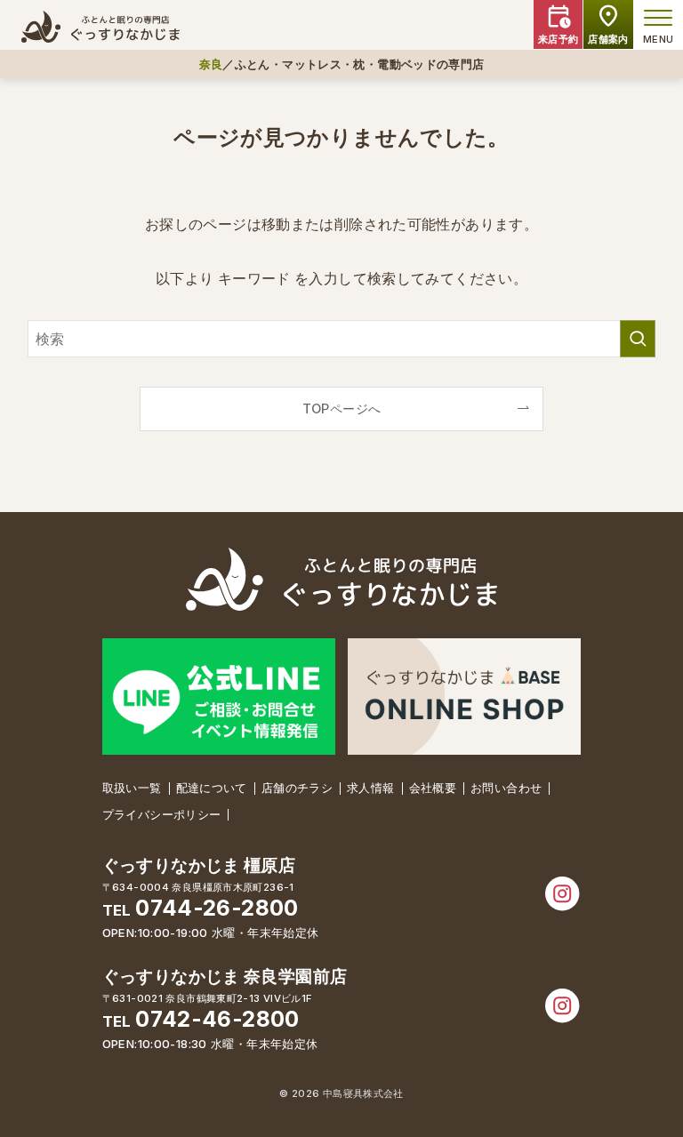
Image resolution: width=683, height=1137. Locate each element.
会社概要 (433, 788)
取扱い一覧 (132, 788)
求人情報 (371, 788)
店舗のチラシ (297, 788)
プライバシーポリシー (161, 814)
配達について (211, 788)
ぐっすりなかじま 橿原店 (199, 865)
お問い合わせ (506, 788)
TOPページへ (342, 408)
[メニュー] (658, 18)
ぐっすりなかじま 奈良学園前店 (225, 976)
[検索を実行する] (637, 338)
